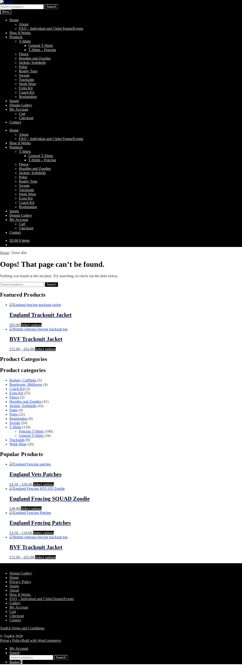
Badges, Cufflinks (22, 380)
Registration (28, 97)
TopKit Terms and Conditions (22, 628)
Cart (22, 114)
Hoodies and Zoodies (35, 58)
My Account (18, 109)
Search (51, 7)
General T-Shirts (40, 46)
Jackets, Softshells (32, 63)
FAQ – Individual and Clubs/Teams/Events (51, 28)
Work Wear (27, 84)
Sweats (24, 75)
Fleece (24, 54)
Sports (14, 101)
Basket (15, 662)
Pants (13, 410)
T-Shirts (25, 41)
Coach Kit (26, 92)
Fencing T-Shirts (31, 431)
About (23, 24)
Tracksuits (26, 80)
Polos (23, 67)
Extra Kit (26, 88)
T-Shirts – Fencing (42, 50)
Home (14, 20)
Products (15, 37)
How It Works (20, 33)
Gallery (15, 603)
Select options (31, 325)
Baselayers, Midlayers (25, 384)
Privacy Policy (20, 582)
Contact (15, 122)
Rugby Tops (28, 71)
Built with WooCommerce (41, 640)
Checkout (26, 118)
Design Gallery (20, 105)
